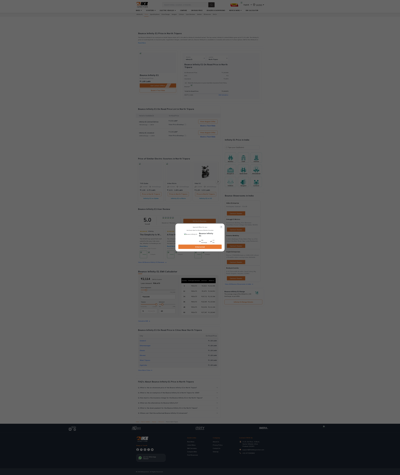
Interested (200, 247)
